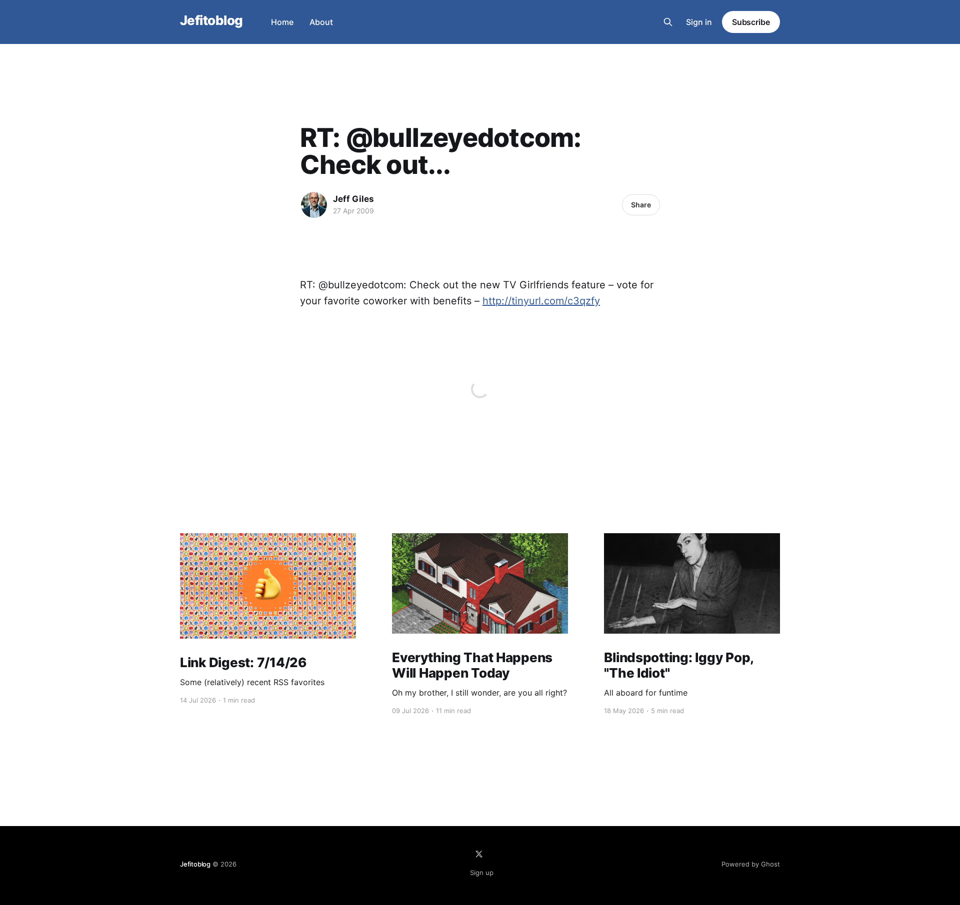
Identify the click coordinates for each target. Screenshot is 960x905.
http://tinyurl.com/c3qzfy (541, 301)
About (321, 22)
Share (641, 204)
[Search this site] (668, 22)
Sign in (699, 22)
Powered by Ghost (751, 864)
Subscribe (751, 22)
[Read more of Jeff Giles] (314, 205)
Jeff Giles (353, 199)
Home (282, 22)
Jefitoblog (211, 20)
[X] (479, 854)
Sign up (482, 873)
